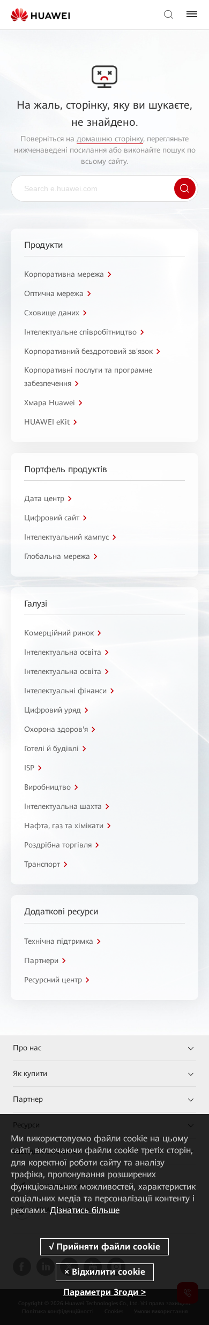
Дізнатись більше (85, 1210)
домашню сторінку (110, 138)
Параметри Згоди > (104, 1292)
